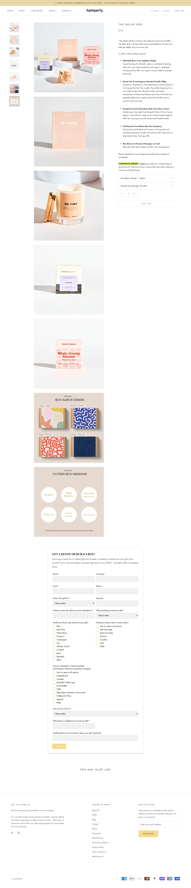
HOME (10, 11)
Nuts (102, 643)
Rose (59, 653)
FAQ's (94, 814)
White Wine (62, 633)
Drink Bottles (62, 685)
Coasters (60, 679)
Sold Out (146, 203)
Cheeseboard (62, 675)
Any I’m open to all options (111, 626)
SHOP (22, 11)
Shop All (95, 810)
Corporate (96, 833)
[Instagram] (19, 832)
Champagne (62, 639)
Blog (94, 819)
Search (166, 11)
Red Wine (61, 629)
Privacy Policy (98, 847)
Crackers (103, 639)
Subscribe (148, 834)
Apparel (60, 699)
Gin (58, 643)
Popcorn (103, 636)
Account (155, 11)
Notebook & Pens (64, 695)
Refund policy (97, 856)
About (94, 828)
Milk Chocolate (106, 629)
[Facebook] (12, 832)
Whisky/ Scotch (63, 646)
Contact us (143, 163)
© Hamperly (17, 879)
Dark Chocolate (106, 633)
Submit (59, 746)
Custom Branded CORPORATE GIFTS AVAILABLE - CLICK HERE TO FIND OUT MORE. (95, 3)
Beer (58, 626)
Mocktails (60, 656)
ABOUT (52, 11)
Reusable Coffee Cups (66, 682)
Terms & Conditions (100, 842)
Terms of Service (99, 851)
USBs (59, 689)
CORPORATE (37, 11)
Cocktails (60, 649)
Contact (67, 11)
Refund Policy (97, 838)
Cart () (179, 11)
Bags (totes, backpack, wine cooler (71, 692)
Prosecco (60, 636)
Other (59, 659)
